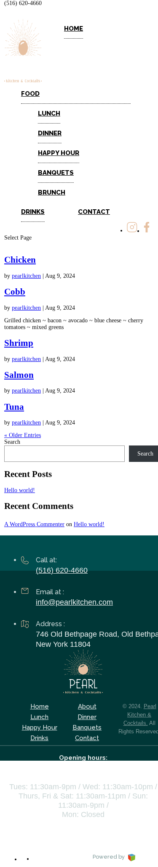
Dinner (50, 133)
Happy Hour (58, 153)
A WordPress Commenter (34, 524)
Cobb (14, 292)
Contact (94, 212)
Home (73, 28)
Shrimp (18, 343)
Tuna (14, 407)
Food (30, 94)
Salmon (19, 375)
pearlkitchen (26, 276)
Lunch (49, 113)
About (87, 706)
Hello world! (19, 490)
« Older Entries (22, 435)
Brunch (51, 192)
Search (12, 442)
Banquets (56, 173)
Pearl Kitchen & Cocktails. (139, 714)
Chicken (20, 260)
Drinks (33, 212)
